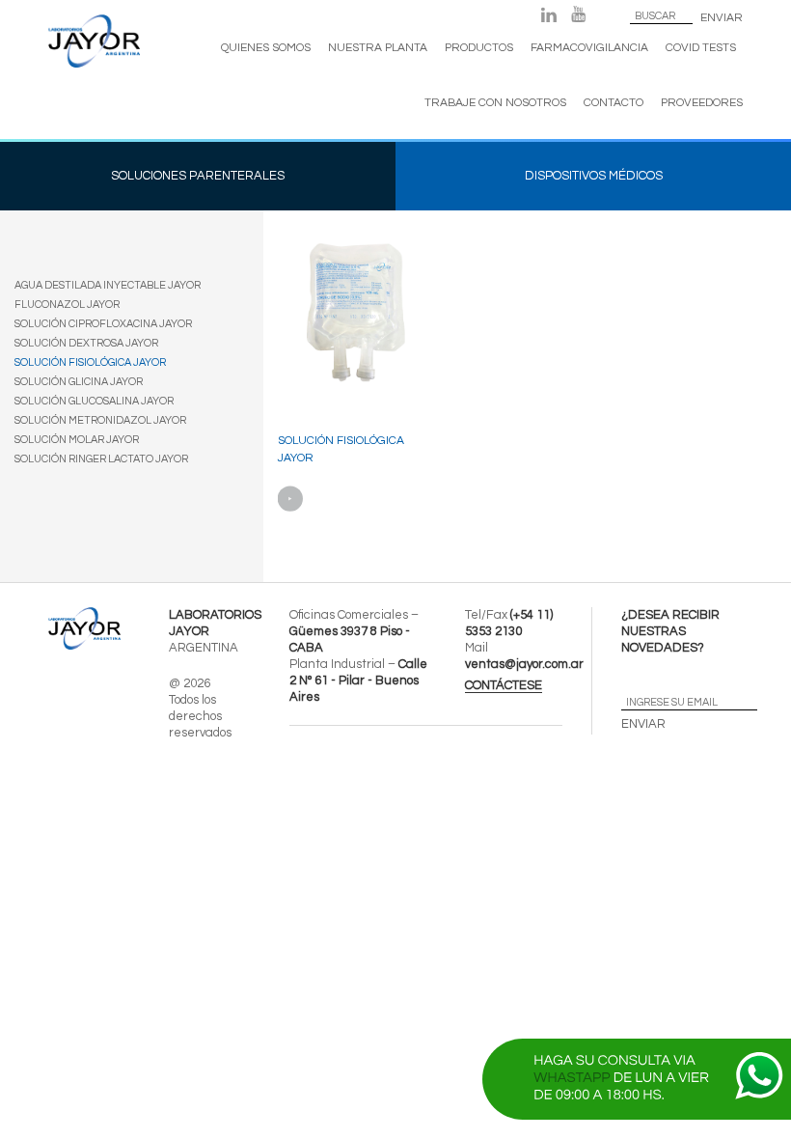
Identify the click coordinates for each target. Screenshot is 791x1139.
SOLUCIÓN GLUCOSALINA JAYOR (94, 401)
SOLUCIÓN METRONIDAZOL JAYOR (100, 420)
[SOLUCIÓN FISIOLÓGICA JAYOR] (351, 335)
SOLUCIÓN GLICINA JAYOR (78, 381)
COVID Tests (701, 48)
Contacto (613, 103)
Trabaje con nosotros (495, 103)
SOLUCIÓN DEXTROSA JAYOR (86, 343)
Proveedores (702, 103)
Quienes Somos (266, 48)
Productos (479, 48)
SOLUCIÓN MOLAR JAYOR (76, 439)
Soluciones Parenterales (198, 175)
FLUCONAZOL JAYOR (67, 304)
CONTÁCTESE (503, 685)
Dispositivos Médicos (594, 175)
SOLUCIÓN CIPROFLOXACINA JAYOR (103, 324)
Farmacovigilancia (589, 48)
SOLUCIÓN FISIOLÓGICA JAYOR (90, 362)
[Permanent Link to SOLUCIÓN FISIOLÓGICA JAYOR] (291, 499)
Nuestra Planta (377, 48)
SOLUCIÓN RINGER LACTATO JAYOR (101, 459)
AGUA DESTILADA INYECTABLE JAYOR (107, 285)
